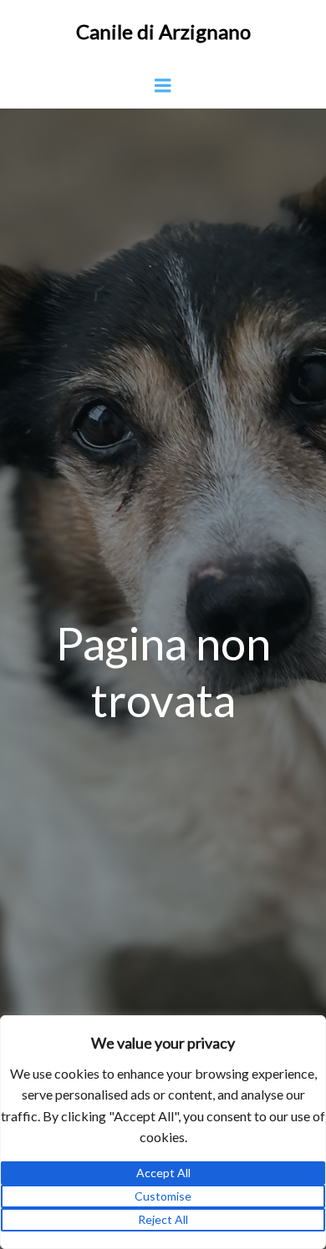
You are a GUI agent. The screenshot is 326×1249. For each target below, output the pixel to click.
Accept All (163, 1173)
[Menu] (163, 86)
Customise (163, 1196)
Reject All (163, 1219)
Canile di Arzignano (163, 31)
